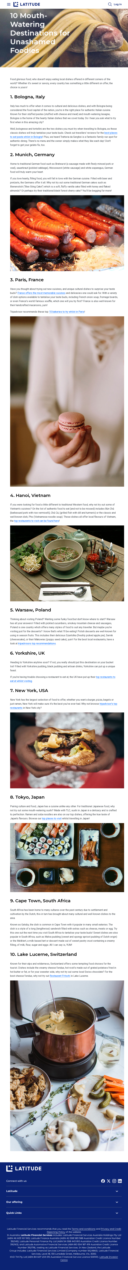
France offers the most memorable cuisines (41, 293)
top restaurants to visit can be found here (36, 520)
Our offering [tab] (14, 1202)
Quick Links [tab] (14, 1213)
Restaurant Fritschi (60, 975)
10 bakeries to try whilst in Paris (66, 311)
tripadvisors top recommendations (37, 643)
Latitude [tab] (11, 1191)
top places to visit (52, 818)
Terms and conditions (83, 1228)
